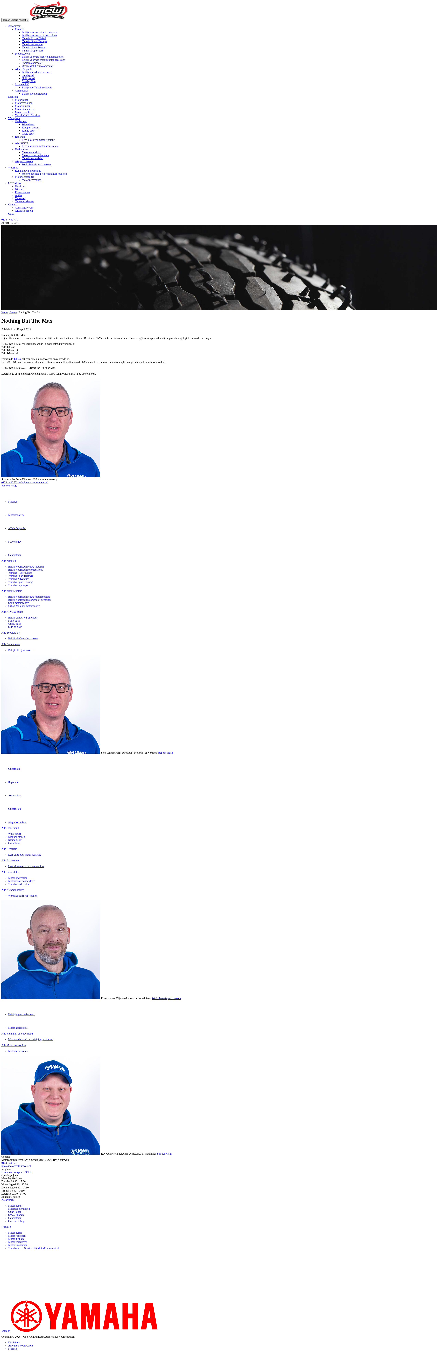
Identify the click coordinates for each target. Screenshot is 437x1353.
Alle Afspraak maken (12, 889)
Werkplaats (14, 118)
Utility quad (28, 78)
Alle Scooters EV (10, 632)
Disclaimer (14, 1342)
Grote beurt (28, 133)
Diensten (13, 96)
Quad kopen (15, 1211)
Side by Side (29, 81)
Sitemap (12, 1348)
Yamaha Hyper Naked (34, 38)
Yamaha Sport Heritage (34, 41)
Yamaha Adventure (32, 44)
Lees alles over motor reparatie (38, 139)
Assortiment (14, 25)
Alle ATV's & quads (12, 611)
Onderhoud (21, 121)
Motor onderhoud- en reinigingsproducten (44, 173)
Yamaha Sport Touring (34, 47)
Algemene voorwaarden (21, 1345)
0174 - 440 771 (10, 482)
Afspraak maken (24, 161)
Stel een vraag (9, 485)
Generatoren (21, 90)
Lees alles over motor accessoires (40, 146)
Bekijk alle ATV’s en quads (36, 72)
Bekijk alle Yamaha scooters (37, 87)
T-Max (17, 358)
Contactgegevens (24, 207)
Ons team (20, 186)
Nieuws (19, 189)
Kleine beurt (28, 130)
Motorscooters (22, 53)
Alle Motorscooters (11, 590)
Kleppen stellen (30, 127)
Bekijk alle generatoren (34, 93)
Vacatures (20, 198)
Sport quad (28, 75)
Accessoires (21, 142)
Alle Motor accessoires (13, 1045)
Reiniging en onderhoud (28, 170)
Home (4, 312)
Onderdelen (21, 149)
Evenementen (22, 192)
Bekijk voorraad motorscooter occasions (43, 59)
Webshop (13, 167)
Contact (12, 204)
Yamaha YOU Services (27, 115)
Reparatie (20, 136)
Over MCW (14, 182)
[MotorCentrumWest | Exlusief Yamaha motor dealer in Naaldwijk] (49, 19)
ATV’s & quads (23, 69)
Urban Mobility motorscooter (37, 65)
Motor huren (22, 99)
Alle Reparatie (9, 848)
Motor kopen (15, 1205)
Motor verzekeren (24, 112)
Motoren (19, 29)
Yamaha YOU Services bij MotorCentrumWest (33, 1248)
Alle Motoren (8, 560)
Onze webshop (16, 1221)
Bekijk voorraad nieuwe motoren (39, 32)
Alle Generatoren (10, 644)
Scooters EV (22, 84)
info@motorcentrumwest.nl (33, 482)
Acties (18, 195)
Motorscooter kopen (19, 1208)
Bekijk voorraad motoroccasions (39, 35)
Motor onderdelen (31, 152)
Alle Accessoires (10, 860)
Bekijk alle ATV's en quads (23, 617)
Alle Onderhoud (10, 828)
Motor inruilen (23, 106)
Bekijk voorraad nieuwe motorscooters (43, 56)
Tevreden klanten (24, 201)
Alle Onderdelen (10, 872)
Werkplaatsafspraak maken (36, 164)
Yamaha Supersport (32, 50)
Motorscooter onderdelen (35, 155)
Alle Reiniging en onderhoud (17, 1033)
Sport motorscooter (32, 62)
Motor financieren (24, 109)
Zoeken (5, 222)
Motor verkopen (23, 102)
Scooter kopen (16, 1214)
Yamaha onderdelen (32, 158)
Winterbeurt (28, 124)
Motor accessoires (24, 176)
